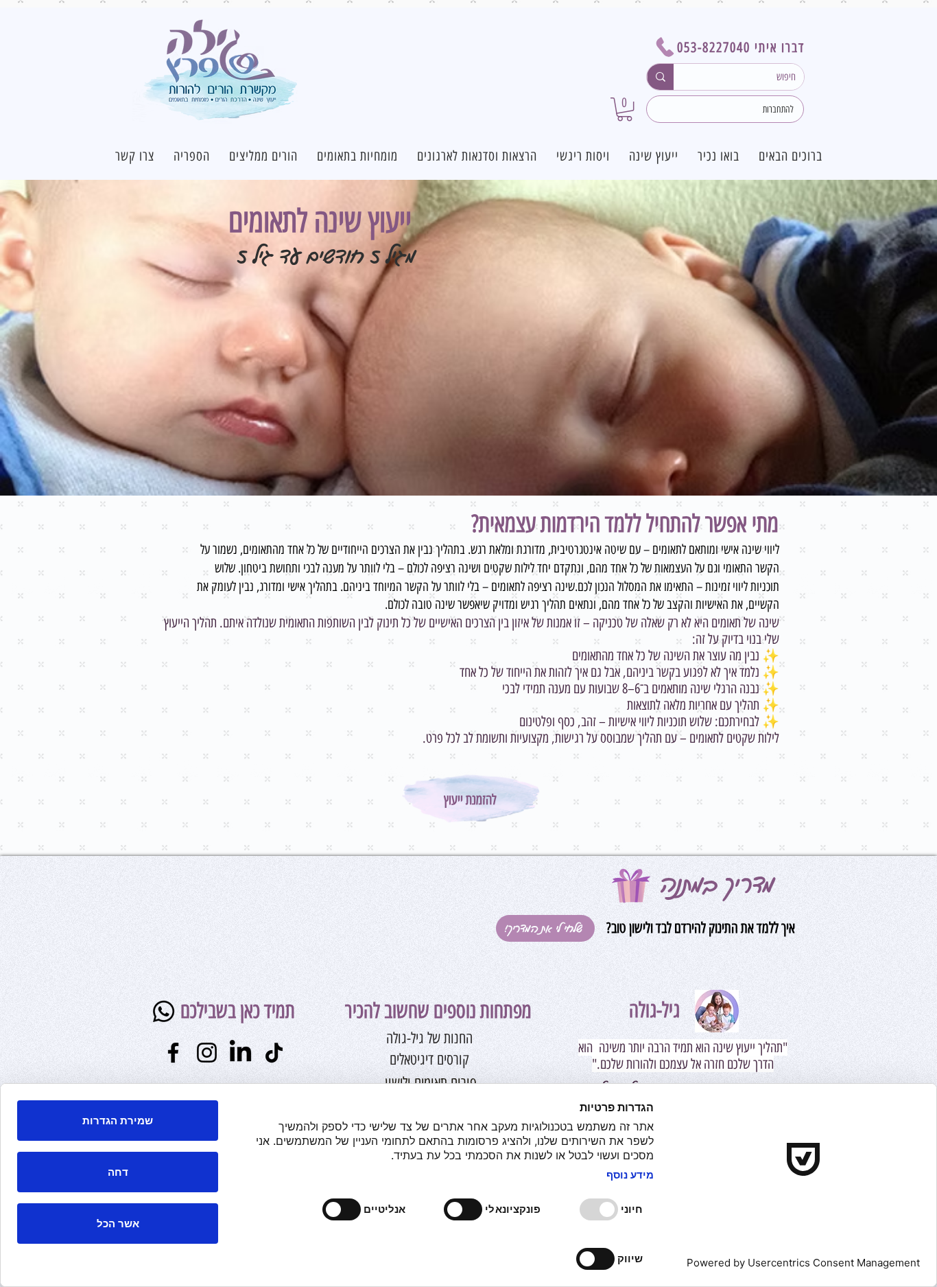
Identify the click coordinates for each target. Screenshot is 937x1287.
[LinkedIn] (240, 1052)
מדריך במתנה (717, 884)
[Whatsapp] (163, 1011)
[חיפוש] (660, 77)
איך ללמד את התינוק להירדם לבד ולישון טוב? (699, 927)
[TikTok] (274, 1052)
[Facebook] (173, 1052)
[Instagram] (206, 1052)
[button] (624, 109)
